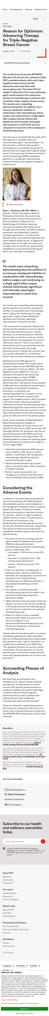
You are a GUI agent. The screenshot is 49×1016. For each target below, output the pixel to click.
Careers (6, 943)
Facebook (22, 966)
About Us (7, 876)
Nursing (6, 932)
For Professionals (16, 9)
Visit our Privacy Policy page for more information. (20, 1003)
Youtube (8, 970)
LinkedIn (35, 966)
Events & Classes (11, 899)
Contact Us (8, 883)
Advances (28, 9)
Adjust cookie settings (9, 1000)
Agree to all (24, 1009)
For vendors (8, 952)
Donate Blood (9, 916)
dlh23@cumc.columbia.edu (14, 799)
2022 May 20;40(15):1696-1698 (22, 743)
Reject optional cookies (24, 1013)
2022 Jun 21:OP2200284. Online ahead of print (24, 756)
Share (35, 19)
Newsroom (8, 896)
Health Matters (10, 893)
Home (5, 9)
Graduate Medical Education (16, 929)
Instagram (9, 966)
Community (8, 880)
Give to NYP (8, 909)
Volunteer (7, 913)
